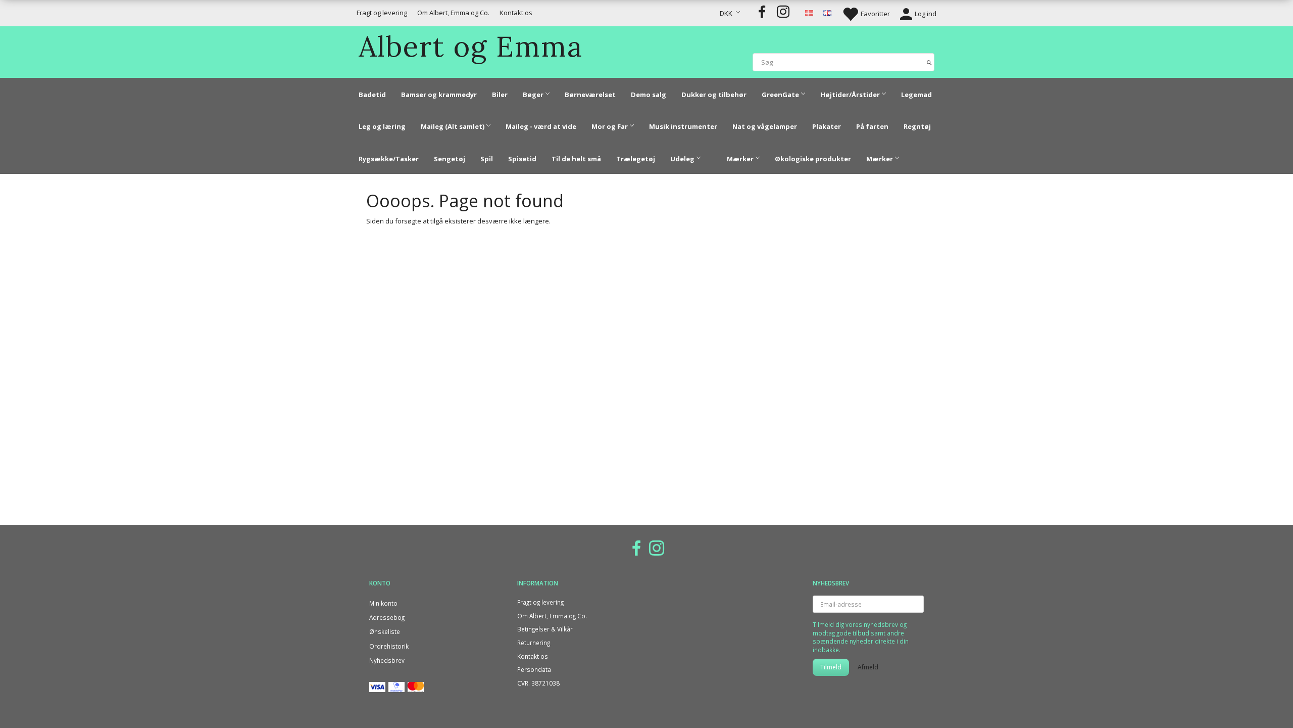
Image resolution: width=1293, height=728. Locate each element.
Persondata (534, 669)
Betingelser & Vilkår (545, 629)
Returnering (533, 643)
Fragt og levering (382, 12)
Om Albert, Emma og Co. (453, 12)
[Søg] (929, 62)
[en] (827, 12)
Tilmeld (830, 667)
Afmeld (868, 667)
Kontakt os (516, 12)
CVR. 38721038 (538, 683)
